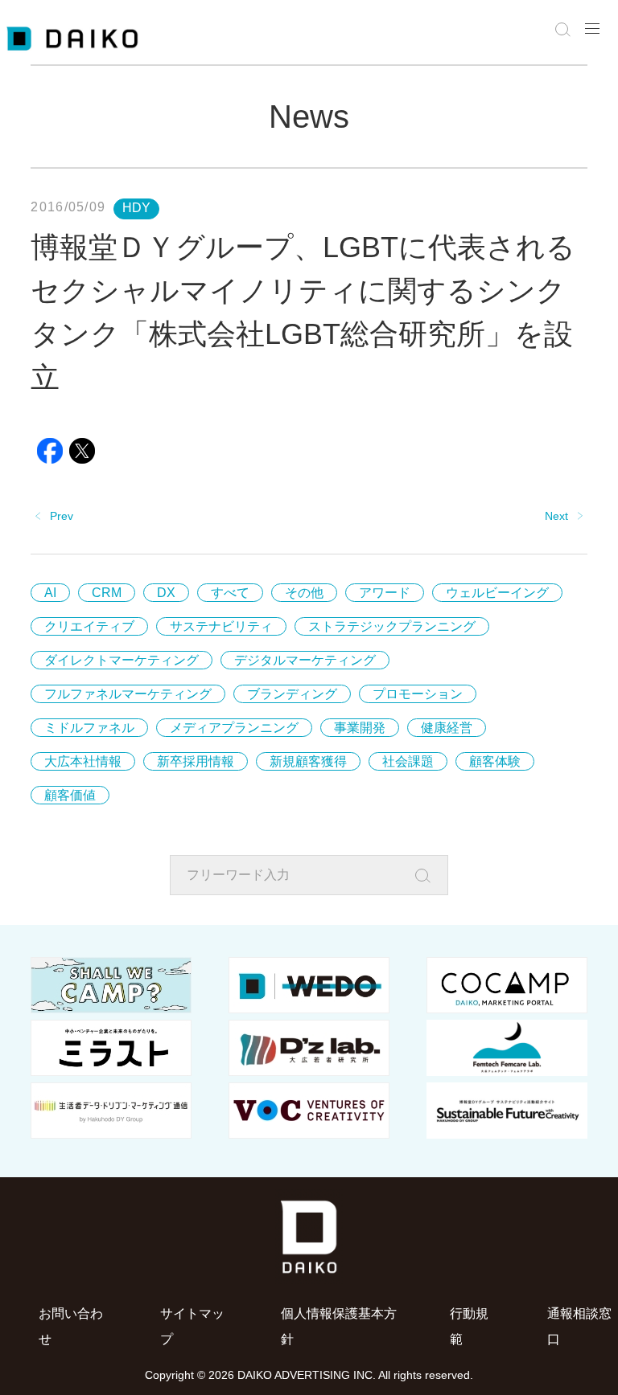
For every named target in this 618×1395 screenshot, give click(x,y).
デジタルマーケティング (305, 660)
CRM (107, 592)
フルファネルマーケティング (128, 694)
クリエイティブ (89, 626)
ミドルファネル (89, 727)
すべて (230, 592)
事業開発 (359, 727)
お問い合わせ (71, 1326)
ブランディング (292, 694)
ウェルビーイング (497, 592)
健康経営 (446, 727)
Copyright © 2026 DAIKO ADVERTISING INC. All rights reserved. (309, 1374)
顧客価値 (70, 795)
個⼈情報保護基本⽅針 (339, 1326)
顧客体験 (495, 761)
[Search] (427, 876)
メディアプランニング (234, 727)
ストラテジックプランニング (392, 626)
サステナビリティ (221, 626)
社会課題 (408, 761)
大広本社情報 (83, 761)
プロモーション (418, 694)
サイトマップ (192, 1326)
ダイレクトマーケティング (121, 660)
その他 (304, 592)
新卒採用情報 (195, 761)
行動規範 (469, 1326)
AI (50, 592)
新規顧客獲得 (308, 761)
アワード (384, 592)
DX (166, 592)
